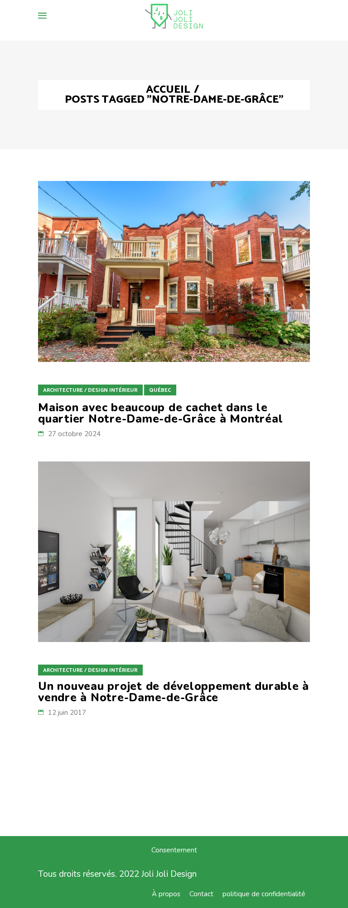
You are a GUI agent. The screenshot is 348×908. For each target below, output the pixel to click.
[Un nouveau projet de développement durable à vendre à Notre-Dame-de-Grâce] (174, 551)
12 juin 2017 (67, 712)
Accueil (168, 90)
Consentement (174, 850)
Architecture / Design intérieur (90, 390)
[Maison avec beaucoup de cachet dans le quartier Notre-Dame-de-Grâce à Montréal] (174, 271)
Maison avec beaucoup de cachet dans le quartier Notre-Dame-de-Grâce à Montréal (160, 413)
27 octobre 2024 (74, 433)
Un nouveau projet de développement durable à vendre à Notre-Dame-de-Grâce (173, 692)
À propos (166, 893)
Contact (201, 893)
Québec (160, 390)
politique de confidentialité (263, 893)
